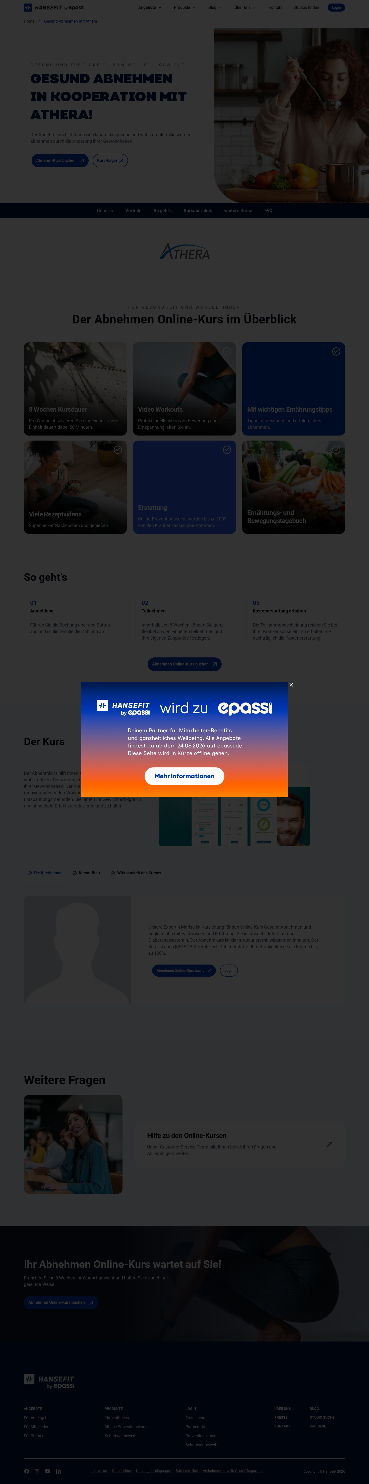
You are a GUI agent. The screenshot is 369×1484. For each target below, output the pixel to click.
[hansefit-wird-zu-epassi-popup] (184, 684)
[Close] (291, 685)
